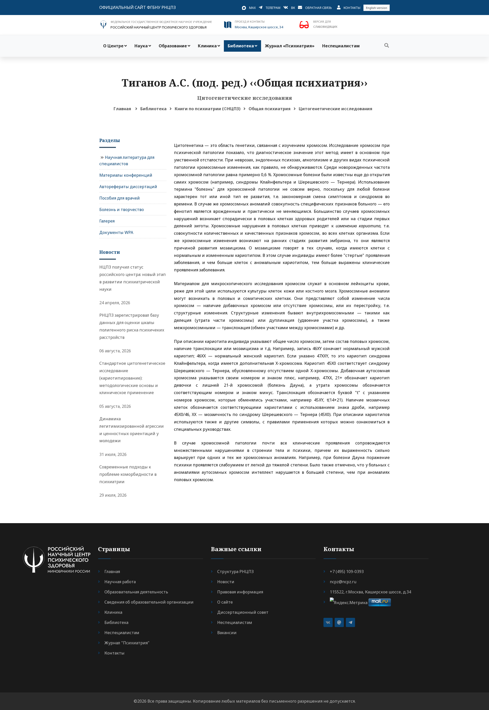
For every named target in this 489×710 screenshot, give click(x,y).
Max (252, 8)
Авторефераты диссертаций (128, 186)
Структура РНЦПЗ (235, 571)
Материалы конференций (125, 175)
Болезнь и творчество (121, 209)
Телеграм (272, 8)
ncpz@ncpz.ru (343, 581)
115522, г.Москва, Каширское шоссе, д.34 (370, 592)
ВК (293, 8)
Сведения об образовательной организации (149, 602)
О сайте (225, 602)
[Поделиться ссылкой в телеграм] (350, 622)
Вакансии (227, 632)
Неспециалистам (341, 46)
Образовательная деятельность (136, 592)
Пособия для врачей (119, 198)
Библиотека (241, 46)
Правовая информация (240, 592)
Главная (122, 109)
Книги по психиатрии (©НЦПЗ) (207, 109)
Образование (173, 46)
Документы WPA (116, 232)
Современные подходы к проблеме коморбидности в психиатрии (128, 474)
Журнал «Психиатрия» (290, 46)
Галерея (107, 221)
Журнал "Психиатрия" (127, 643)
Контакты (352, 8)
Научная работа (120, 581)
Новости (225, 581)
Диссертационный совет (242, 612)
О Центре (113, 46)
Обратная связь (318, 8)
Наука (141, 46)
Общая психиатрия (270, 109)
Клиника (207, 46)
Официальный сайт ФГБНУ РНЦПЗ (137, 7)
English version (376, 8)
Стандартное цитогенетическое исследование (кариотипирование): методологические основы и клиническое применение (132, 377)
